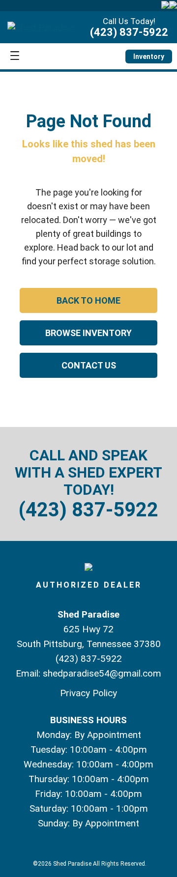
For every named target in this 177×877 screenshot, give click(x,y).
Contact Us (88, 365)
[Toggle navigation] (15, 56)
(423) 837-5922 (129, 32)
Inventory (148, 56)
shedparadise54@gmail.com (102, 673)
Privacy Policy (88, 693)
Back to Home (88, 300)
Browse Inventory (88, 333)
